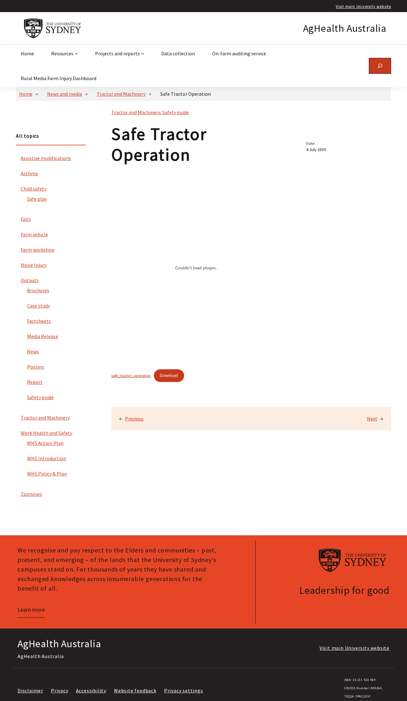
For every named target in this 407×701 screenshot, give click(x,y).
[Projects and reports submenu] (142, 53)
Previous (134, 418)
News (33, 351)
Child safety (33, 188)
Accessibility (91, 690)
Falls (26, 219)
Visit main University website (363, 6)
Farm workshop (37, 249)
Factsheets (39, 321)
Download (169, 375)
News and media (64, 94)
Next (372, 418)
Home (25, 94)
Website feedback (135, 690)
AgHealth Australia (344, 28)
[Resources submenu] (76, 53)
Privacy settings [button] (183, 690)
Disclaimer (30, 690)
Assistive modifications (46, 158)
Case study (38, 305)
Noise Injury (33, 265)
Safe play (37, 199)
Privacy (59, 690)
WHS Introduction (46, 458)
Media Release (42, 336)
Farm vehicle (34, 234)
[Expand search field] (380, 65)
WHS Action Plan (45, 443)
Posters (35, 367)
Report (35, 382)
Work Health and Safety (46, 433)
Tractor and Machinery (121, 94)
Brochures (38, 290)
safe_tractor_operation (131, 375)
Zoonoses (31, 494)
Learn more (31, 609)
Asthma (29, 173)
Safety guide (40, 397)
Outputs (30, 280)
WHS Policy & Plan (47, 473)
